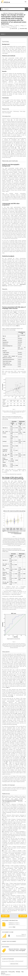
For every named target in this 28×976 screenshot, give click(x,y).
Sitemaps (18, 971)
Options (3, 34)
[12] (16, 713)
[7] (24, 149)
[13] (24, 716)
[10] (12, 696)
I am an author (14, 963)
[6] (19, 147)
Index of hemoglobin (20, 950)
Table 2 (17, 325)
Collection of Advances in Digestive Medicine (13, 13)
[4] (11, 145)
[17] (10, 763)
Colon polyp (12, 950)
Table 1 (15, 312)
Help (22, 971)
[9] (11, 152)
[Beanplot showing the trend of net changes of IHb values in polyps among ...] (14, 522)
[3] (4, 124)
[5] (15, 147)
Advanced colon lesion (14, 949)
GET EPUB (23, 916)
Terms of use (4, 971)
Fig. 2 (17, 489)
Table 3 (23, 496)
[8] (9, 152)
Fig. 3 (11, 603)
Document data (23, 28)
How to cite (14, 28)
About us (3, 973)
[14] (24, 757)
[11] (3, 706)
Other (14, 927)
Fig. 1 (17, 313)
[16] (6, 763)
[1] (11, 120)
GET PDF (5, 916)
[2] (25, 122)
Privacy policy (11, 971)
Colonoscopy (23, 949)
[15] (7, 761)
